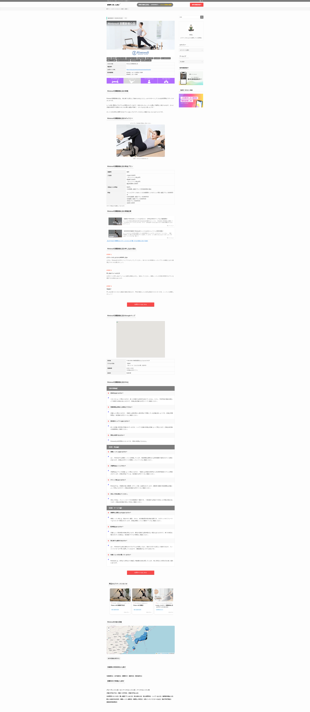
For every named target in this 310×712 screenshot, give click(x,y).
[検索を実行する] (201, 17)
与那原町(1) (110, 676)
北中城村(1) (117, 676)
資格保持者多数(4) (112, 702)
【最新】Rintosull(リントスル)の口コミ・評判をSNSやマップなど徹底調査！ (145, 218)
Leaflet (158, 653)
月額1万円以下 (141, 58)
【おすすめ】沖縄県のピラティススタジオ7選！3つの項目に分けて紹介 (127, 241)
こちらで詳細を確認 (165, 4)
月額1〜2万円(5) (122, 693)
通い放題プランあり (146, 60)
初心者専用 (157, 58)
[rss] (200, 1)
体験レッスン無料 (111, 60)
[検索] (202, 1)
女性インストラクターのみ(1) (152, 699)
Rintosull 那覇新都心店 (142, 158)
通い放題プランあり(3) (126, 696)
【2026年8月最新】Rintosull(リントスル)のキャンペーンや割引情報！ (143, 231)
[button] (162, 141)
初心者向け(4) (138, 696)
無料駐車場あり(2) (168, 696)
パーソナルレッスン (131, 58)
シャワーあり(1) (156, 696)
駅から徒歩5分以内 (165, 58)
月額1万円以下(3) (112, 693)
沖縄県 (113, 58)
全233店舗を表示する (113, 658)
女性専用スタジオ (135, 60)
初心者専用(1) (147, 696)
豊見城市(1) (138, 676)
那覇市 (108, 58)
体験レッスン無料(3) (126, 699)
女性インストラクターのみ (123, 60)
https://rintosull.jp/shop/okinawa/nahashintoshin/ (139, 69)
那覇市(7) (125, 676)
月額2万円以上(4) (133, 693)
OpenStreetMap (165, 653)
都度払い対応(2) (138, 699)
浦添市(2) (131, 676)
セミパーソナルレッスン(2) (127, 690)
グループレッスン (121, 58)
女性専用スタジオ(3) (112, 696)
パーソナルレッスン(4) (143, 690)
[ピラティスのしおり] (114, 4)
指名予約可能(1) (166, 699)
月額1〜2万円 (149, 58)
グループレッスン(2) (112, 690)
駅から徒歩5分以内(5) (113, 699)
